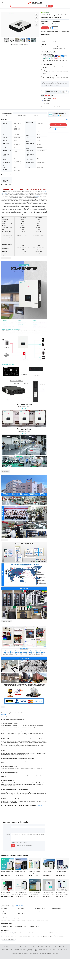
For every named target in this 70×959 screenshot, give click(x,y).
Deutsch (40, 949)
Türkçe (28, 950)
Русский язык (30, 949)
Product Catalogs (20, 905)
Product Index (62, 946)
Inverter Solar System (59, 936)
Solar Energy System (56, 908)
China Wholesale (33, 946)
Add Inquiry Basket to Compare (20, 44)
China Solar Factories (6, 932)
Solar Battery (21, 908)
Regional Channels (55, 946)
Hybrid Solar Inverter (33, 926)
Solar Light (3, 913)
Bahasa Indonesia (39, 950)
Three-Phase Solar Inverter (20, 926)
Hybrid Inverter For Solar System (9, 936)
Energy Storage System (6, 911)
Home (2, 9)
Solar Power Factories (31, 932)
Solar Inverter (30, 9)
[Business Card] (67, 119)
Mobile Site (33, 947)
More (2, 942)
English (11, 949)
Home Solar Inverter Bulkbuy (8, 939)
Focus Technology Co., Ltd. (26, 953)
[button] (42, 115)
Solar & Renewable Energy (21, 9)
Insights (37, 947)
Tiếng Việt (33, 950)
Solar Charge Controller (40, 911)
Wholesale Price (41, 946)
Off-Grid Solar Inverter (38, 9)
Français (25, 949)
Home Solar (41, 932)
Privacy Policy (55, 953)
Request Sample (65, 31)
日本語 (58, 949)
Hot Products (5, 946)
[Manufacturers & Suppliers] (35, 2)
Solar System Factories (19, 932)
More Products (21, 913)
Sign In (42, 106)
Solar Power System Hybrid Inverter (26, 936)
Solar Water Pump (55, 911)
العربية (50, 949)
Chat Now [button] (55, 28)
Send (13, 845)
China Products (12, 946)
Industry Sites (47, 946)
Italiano (36, 949)
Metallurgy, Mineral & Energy (10, 9)
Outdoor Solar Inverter (7, 926)
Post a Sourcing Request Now (18, 848)
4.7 (54, 115)
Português (20, 949)
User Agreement (43, 953)
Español (15, 949)
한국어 (54, 949)
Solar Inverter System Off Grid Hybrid (44, 936)
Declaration (49, 953)
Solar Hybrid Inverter (51, 932)
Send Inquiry (45, 28)
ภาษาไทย (65, 949)
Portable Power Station (40, 908)
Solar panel (20, 911)
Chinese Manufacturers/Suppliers (23, 946)
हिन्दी (61, 949)
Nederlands (45, 949)
